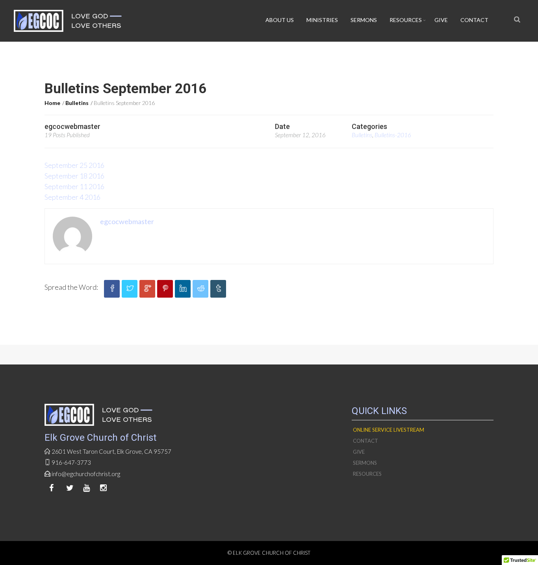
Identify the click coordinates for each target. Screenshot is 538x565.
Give (441, 20)
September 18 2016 (74, 175)
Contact (474, 20)
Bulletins (77, 102)
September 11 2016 (74, 186)
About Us (279, 20)
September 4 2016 (72, 197)
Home (52, 102)
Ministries (322, 20)
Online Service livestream (388, 430)
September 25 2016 (74, 165)
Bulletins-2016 (393, 134)
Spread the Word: (71, 287)
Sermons (364, 20)
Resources (406, 20)
